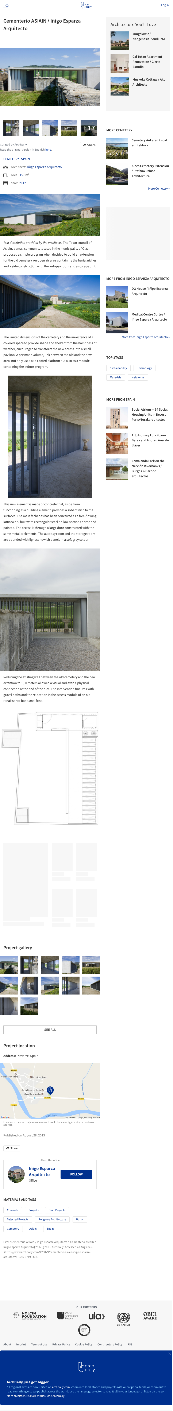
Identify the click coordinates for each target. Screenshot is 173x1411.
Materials (115, 377)
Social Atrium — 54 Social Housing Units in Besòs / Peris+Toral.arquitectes (150, 414)
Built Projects (57, 1210)
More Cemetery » (159, 188)
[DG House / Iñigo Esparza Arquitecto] (117, 297)
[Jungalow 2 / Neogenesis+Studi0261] (120, 40)
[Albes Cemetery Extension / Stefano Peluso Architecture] (117, 174)
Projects (33, 1210)
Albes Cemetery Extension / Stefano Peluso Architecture (150, 171)
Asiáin (33, 1229)
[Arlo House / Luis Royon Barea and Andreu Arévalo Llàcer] (117, 443)
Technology (144, 368)
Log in (165, 5)
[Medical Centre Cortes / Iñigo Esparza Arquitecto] (117, 322)
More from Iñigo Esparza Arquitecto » (146, 337)
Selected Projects (17, 1219)
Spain (25, 159)
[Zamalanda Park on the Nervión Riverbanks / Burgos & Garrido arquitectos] (117, 469)
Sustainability (118, 368)
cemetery (13, 1229)
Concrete (12, 1210)
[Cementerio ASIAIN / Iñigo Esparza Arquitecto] (9, 965)
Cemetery (11, 159)
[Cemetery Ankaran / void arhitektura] (117, 148)
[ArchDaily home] (86, 5)
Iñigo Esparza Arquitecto (44, 167)
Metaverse (137, 377)
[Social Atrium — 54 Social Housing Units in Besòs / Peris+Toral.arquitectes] (117, 418)
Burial (80, 1219)
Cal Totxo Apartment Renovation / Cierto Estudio (147, 61)
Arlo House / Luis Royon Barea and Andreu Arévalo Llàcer (150, 440)
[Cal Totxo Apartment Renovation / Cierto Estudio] (120, 63)
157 (22, 175)
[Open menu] (5, 5)
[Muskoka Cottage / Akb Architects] (120, 86)
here (48, 150)
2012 (22, 183)
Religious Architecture (52, 1219)
